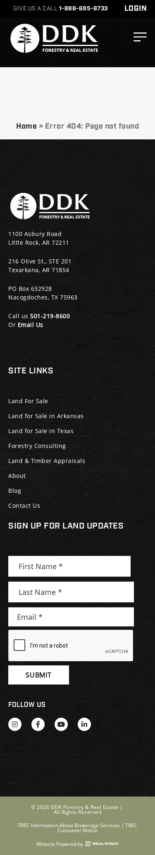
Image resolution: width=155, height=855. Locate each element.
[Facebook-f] (38, 724)
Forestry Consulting (37, 446)
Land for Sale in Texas (41, 431)
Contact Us (24, 505)
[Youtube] (61, 724)
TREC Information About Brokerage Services (69, 825)
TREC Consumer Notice (97, 828)
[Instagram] (14, 724)
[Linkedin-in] (84, 724)
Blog (14, 490)
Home (26, 127)
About (17, 476)
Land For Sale (28, 401)
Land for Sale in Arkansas (46, 416)
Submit (39, 675)
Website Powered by (59, 844)
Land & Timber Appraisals (46, 461)
